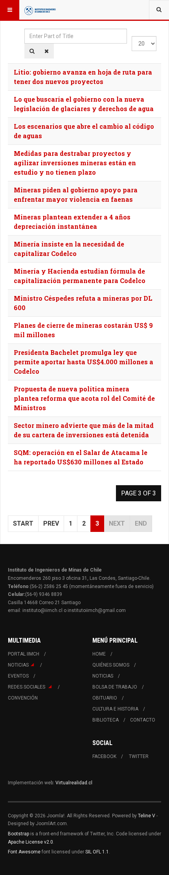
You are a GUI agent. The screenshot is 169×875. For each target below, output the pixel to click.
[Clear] (46, 51)
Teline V (146, 815)
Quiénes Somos (110, 665)
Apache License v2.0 (30, 842)
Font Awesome (24, 852)
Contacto (142, 720)
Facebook (104, 756)
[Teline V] (40, 10)
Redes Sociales (27, 687)
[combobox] (159, 10)
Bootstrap (18, 834)
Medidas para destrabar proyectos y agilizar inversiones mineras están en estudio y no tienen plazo (75, 162)
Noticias (18, 665)
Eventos (18, 676)
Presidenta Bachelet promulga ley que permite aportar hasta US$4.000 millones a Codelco (83, 361)
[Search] (32, 51)
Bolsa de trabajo (114, 687)
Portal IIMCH (23, 654)
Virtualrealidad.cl (73, 782)
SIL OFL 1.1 (97, 852)
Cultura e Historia (115, 709)
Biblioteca (105, 720)
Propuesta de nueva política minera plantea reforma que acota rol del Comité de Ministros (84, 398)
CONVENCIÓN (23, 698)
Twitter (139, 756)
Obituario (104, 698)
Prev (51, 523)
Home (99, 654)
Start (23, 523)
